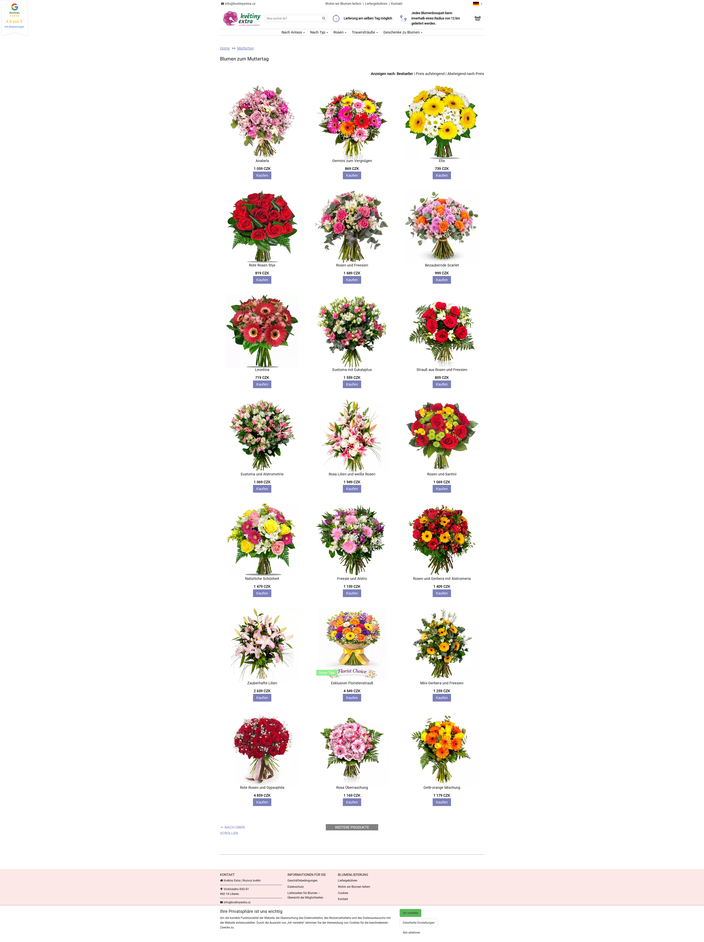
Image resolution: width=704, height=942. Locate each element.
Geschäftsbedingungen (302, 880)
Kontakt (396, 3)
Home (225, 48)
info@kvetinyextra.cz (240, 3)
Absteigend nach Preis (465, 73)
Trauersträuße (364, 32)
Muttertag (245, 48)
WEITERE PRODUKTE (352, 827)
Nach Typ (318, 32)
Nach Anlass (292, 32)
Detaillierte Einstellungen (419, 922)
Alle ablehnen (411, 932)
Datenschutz (295, 886)
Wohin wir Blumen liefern (343, 3)
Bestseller (405, 73)
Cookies (343, 893)
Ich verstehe (410, 913)
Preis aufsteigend (430, 73)
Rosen (338, 32)
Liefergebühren (376, 3)
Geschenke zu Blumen (402, 32)
